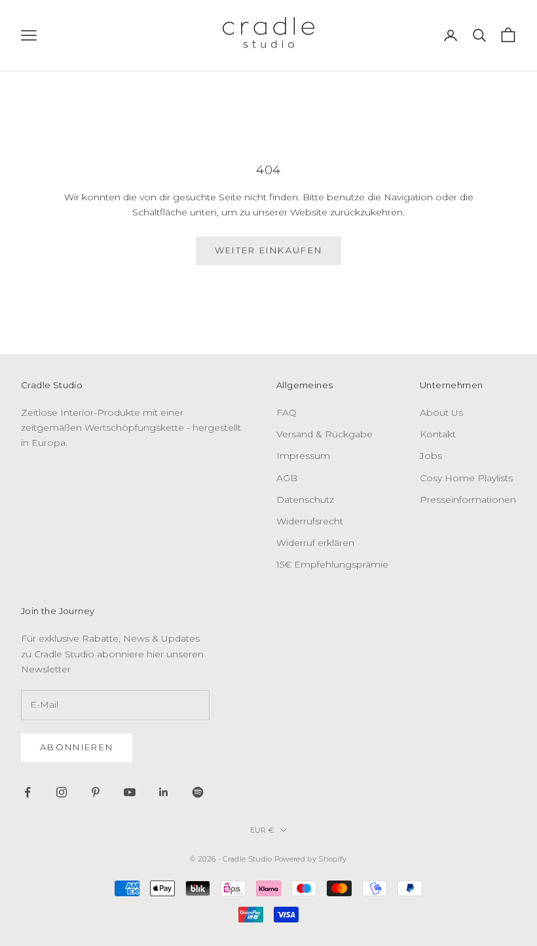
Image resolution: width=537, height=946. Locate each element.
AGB (286, 478)
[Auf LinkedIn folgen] (163, 792)
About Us (441, 412)
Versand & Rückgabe (324, 434)
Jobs (431, 456)
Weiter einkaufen (268, 250)
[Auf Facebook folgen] (27, 792)
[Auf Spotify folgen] (197, 792)
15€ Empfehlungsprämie (332, 564)
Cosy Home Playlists (466, 478)
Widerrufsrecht (309, 521)
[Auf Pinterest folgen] (95, 792)
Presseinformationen (468, 499)
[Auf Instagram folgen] (61, 792)
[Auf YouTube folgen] (129, 792)
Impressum (303, 456)
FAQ (286, 412)
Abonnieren (76, 747)
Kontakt (438, 434)
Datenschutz (305, 499)
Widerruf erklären (315, 543)
